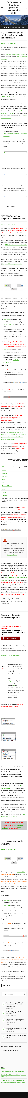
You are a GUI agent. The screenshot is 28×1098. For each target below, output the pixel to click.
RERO (3, 467)
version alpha (21, 872)
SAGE (3, 479)
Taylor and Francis (7, 486)
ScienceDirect (5, 482)
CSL (14, 685)
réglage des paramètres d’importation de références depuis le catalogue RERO (13, 436)
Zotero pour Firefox (12, 555)
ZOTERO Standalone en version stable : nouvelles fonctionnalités (12, 35)
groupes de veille (18, 825)
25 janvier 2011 (12, 849)
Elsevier (4, 492)
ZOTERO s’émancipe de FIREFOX (16, 245)
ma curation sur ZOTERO (19, 54)
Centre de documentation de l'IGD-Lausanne (13, 1071)
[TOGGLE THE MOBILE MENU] (2, 8)
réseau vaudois (11, 467)
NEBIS (4, 470)
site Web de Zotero (9, 324)
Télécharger (7, 319)
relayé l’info (8, 54)
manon (3, 43)
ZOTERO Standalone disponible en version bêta (14, 97)
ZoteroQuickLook (20, 111)
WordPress (21, 1094)
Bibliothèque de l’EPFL (8, 788)
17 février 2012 (12, 43)
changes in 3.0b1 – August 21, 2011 (12, 264)
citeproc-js (11, 681)
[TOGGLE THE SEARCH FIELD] (26, 8)
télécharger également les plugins (10, 655)
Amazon (4, 473)
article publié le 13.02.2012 (7, 113)
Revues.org (5, 476)
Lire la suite (6, 985)
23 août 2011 (11, 224)
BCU (21, 786)
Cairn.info (4, 495)
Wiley (3, 489)
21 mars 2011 (11, 623)
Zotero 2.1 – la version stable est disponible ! (11, 616)
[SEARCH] (24, 994)
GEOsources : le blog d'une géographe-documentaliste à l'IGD (14, 7)
